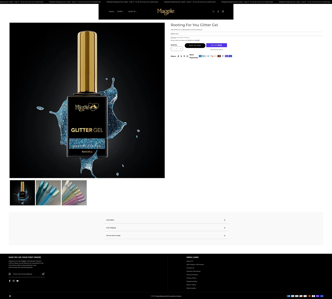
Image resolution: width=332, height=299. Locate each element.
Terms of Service (192, 274)
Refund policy (191, 288)
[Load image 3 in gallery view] (74, 192)
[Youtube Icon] (17, 281)
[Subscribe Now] (43, 274)
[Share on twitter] (181, 56)
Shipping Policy (192, 281)
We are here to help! (113, 235)
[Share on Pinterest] (184, 56)
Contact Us (190, 268)
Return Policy (191, 285)
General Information (194, 271)
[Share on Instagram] (187, 56)
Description (110, 220)
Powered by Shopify (174, 296)
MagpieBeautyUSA (162, 296)
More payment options (216, 49)
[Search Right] (213, 11)
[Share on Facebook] (178, 56)
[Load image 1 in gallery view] (22, 192)
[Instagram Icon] (14, 281)
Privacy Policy (191, 278)
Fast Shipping (111, 228)
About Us (190, 261)
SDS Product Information (195, 264)
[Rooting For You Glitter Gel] (87, 100)
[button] (223, 11)
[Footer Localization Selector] (10, 296)
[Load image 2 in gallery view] (48, 192)
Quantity (174, 45)
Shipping (173, 37)
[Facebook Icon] (10, 281)
